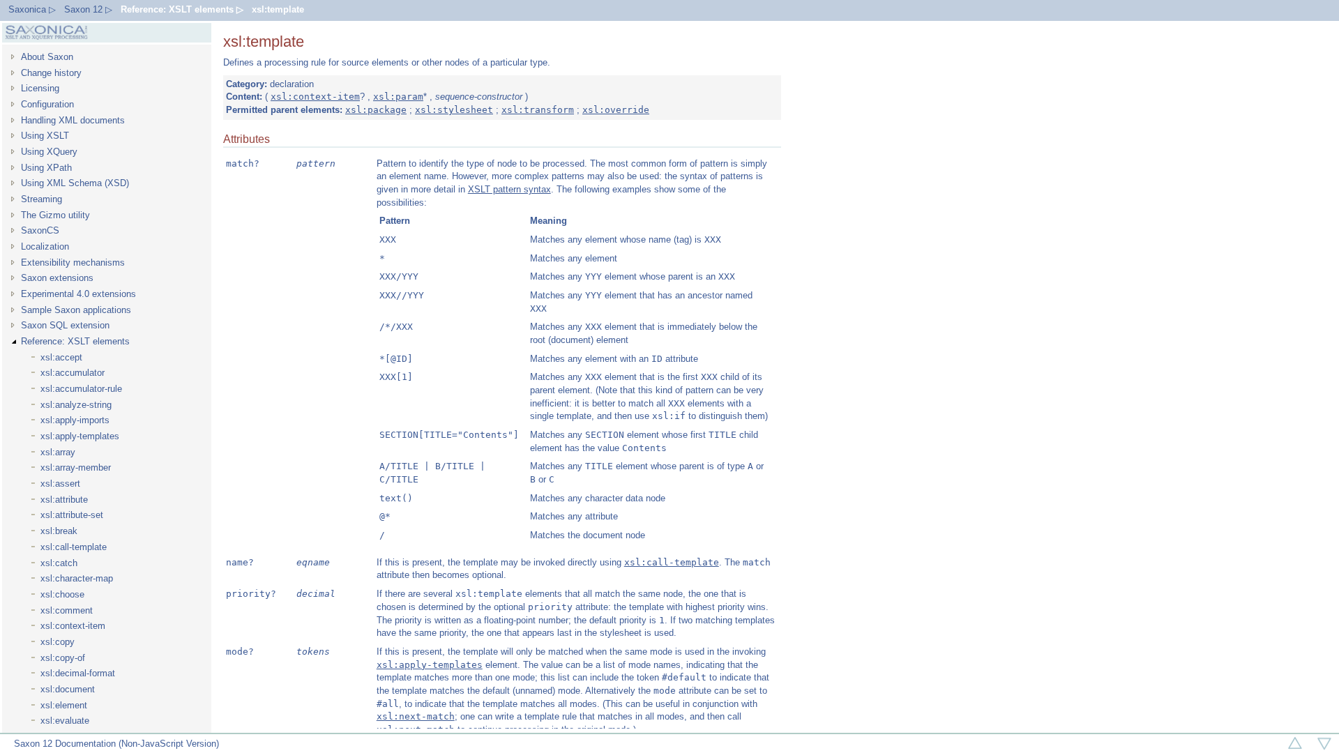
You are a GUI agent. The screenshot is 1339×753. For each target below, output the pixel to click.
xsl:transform (537, 110)
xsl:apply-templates (79, 436)
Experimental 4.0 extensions (78, 294)
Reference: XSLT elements (75, 341)
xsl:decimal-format (77, 673)
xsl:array (57, 452)
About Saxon (47, 57)
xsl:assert (60, 483)
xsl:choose (62, 594)
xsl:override (615, 110)
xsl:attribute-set (71, 515)
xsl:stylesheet (454, 110)
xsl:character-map (76, 578)
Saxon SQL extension (65, 325)
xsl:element (63, 705)
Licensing (40, 88)
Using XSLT (45, 135)
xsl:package (376, 110)
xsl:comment (66, 610)
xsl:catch (58, 563)
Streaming (41, 199)
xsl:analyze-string (76, 405)
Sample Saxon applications (76, 310)
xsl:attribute (64, 499)
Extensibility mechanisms (73, 262)
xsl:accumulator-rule (81, 388)
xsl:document (67, 689)
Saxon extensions (57, 278)
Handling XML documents (73, 120)
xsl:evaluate (64, 720)
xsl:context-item (72, 626)
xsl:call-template (73, 547)
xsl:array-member (75, 467)
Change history (51, 73)
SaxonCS (40, 230)
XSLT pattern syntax (509, 189)
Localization (45, 246)
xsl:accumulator (72, 372)
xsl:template (278, 9)
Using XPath (46, 167)
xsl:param (398, 96)
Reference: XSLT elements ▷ (182, 9)
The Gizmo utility (55, 215)
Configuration (47, 104)
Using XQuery (49, 151)
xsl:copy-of (62, 658)
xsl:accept (61, 357)
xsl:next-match (416, 716)
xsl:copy (57, 642)
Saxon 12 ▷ (88, 9)
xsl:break (58, 531)
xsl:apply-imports (74, 420)
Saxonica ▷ (32, 9)
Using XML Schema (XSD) (75, 183)
